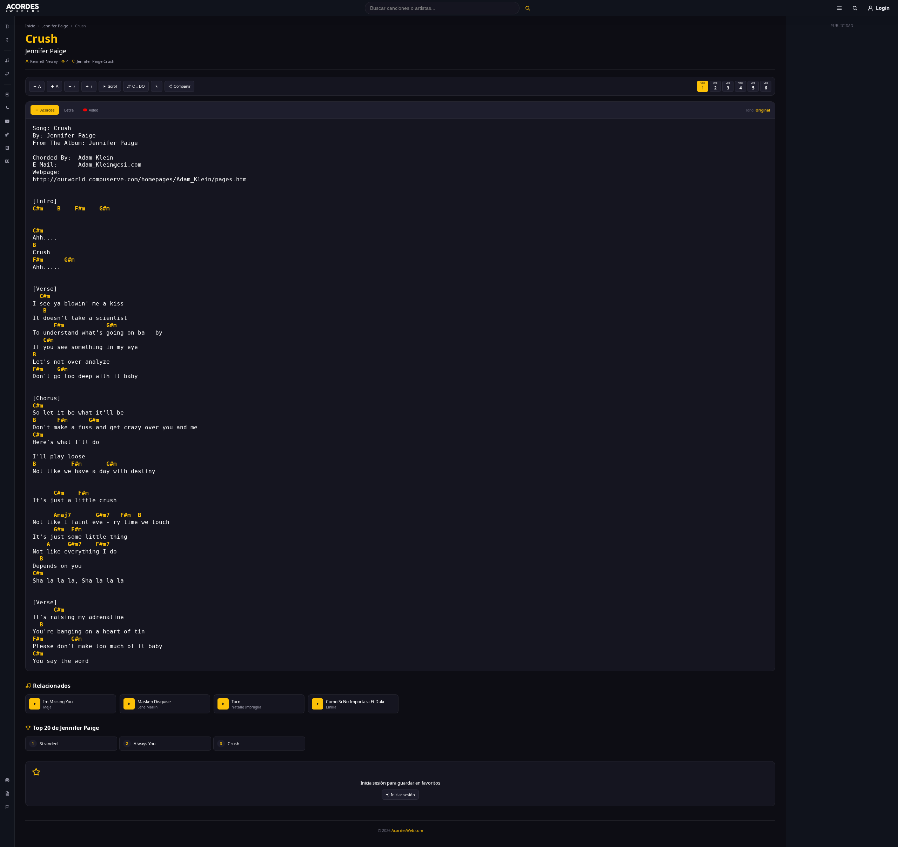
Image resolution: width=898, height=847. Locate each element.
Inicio (30, 25)
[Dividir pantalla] (7, 161)
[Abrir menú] (839, 8)
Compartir (182, 86)
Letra (69, 110)
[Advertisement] (842, 136)
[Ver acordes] (7, 148)
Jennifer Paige (55, 25)
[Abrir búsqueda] (855, 8)
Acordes (47, 110)
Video (93, 110)
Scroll (112, 86)
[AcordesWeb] (31, 8)
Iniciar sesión (403, 794)
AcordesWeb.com (407, 830)
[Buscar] (527, 8)
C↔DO (138, 86)
